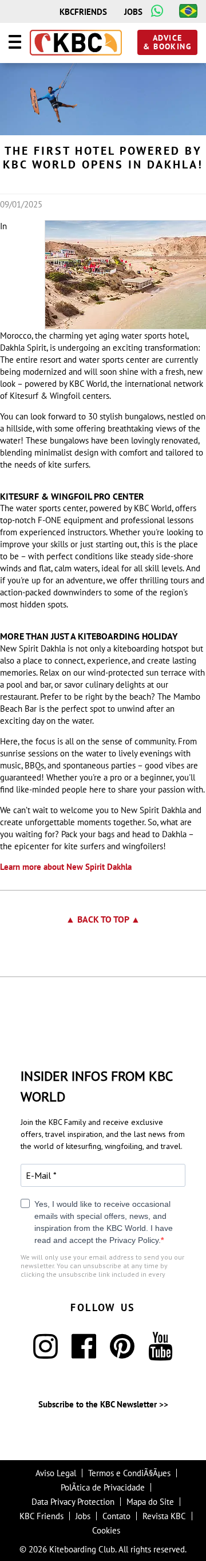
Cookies (106, 1530)
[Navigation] (15, 43)
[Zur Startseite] (76, 43)
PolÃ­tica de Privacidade (103, 1487)
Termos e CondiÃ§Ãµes (129, 1473)
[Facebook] (84, 1353)
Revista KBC (164, 1516)
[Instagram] (45, 1353)
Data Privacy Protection (72, 1501)
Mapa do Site (150, 1501)
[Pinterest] (122, 1353)
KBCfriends (83, 11)
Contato (116, 1516)
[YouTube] (160, 1353)
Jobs (133, 11)
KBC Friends (41, 1516)
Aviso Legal (55, 1473)
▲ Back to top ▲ (103, 919)
